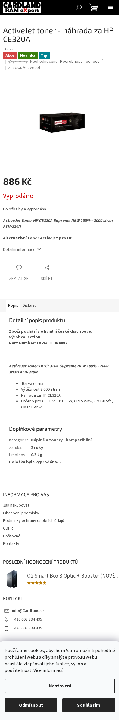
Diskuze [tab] (30, 305)
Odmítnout (31, 705)
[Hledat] (79, 8)
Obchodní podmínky (21, 513)
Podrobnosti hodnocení (81, 62)
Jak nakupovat (16, 505)
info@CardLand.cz (28, 611)
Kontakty (11, 544)
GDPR (8, 528)
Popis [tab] (13, 305)
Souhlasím (88, 705)
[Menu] (110, 8)
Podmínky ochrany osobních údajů (33, 521)
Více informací (47, 670)
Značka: (24, 68)
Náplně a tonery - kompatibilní (61, 440)
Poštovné (11, 536)
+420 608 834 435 (27, 619)
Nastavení (60, 686)
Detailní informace (19, 250)
